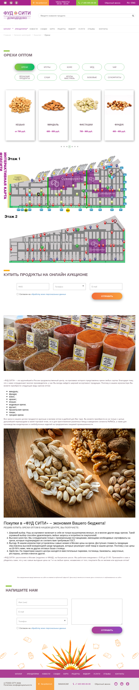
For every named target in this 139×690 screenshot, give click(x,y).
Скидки (43, 29)
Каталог (7, 29)
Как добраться (41, 2)
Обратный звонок (112, 2)
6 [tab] (75, 146)
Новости (34, 29)
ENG (133, 2)
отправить (107, 296)
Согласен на (25, 294)
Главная (8, 35)
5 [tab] (72, 146)
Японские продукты (24, 77)
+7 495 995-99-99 (88, 2)
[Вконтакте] (11, 2)
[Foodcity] (17, 15)
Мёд (92, 67)
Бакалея (38, 35)
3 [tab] (66, 146)
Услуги (81, 29)
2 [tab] (64, 146)
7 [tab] (77, 146)
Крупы (47, 67)
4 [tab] (69, 146)
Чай (114, 67)
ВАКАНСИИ (63, 684)
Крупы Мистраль (69, 77)
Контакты (103, 29)
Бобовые (92, 77)
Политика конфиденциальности (18, 684)
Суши (47, 77)
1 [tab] (61, 146)
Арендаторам (21, 29)
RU (128, 2)
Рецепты (62, 29)
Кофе (69, 67)
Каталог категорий (22, 35)
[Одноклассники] (16, 2)
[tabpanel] (20, 115)
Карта (52, 29)
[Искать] (133, 15)
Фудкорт (72, 29)
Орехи (24, 67)
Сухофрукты (114, 77)
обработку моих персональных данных (48, 294)
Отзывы (91, 29)
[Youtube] (5, 2)
